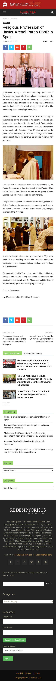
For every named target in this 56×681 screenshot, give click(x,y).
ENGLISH (19, 673)
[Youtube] (45, 562)
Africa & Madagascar (7, 366)
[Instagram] (24, 562)
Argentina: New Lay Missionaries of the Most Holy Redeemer (24, 442)
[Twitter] (31, 562)
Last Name (7, 628)
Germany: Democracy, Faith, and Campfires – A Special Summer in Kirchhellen (26, 426)
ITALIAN (28, 673)
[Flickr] (17, 562)
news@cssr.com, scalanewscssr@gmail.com (33, 555)
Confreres (13, 18)
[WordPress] (38, 562)
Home (5, 18)
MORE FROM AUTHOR (33, 353)
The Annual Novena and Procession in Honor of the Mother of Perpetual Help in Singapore (14, 340)
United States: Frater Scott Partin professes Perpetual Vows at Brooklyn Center (33, 394)
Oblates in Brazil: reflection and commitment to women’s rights (27, 418)
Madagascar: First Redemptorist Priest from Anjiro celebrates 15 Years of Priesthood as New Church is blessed (28, 434)
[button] (52, 12)
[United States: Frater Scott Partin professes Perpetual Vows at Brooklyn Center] (9, 394)
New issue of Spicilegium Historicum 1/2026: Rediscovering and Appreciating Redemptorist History (28, 450)
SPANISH (36, 673)
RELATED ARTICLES (12, 353)
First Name (7, 617)
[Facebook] (10, 562)
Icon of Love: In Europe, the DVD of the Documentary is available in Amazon (41, 339)
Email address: (9, 646)
